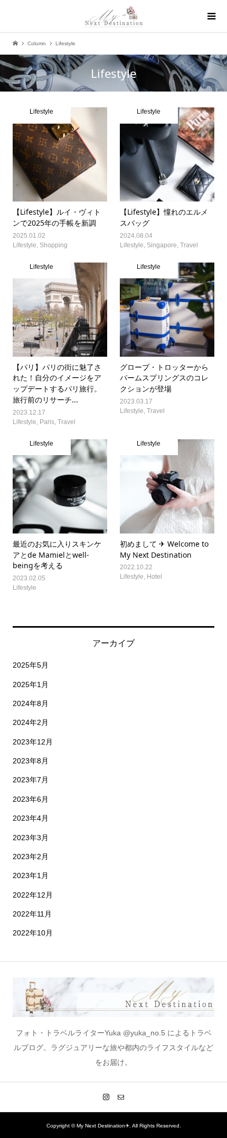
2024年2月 (31, 722)
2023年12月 (33, 742)
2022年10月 (33, 933)
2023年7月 (31, 780)
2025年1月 (31, 684)
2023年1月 (31, 875)
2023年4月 (31, 818)
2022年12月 (33, 895)
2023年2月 (31, 856)
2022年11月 (32, 914)
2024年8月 (31, 703)
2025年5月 (31, 665)
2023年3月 (31, 837)
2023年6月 (31, 799)
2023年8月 (31, 761)
